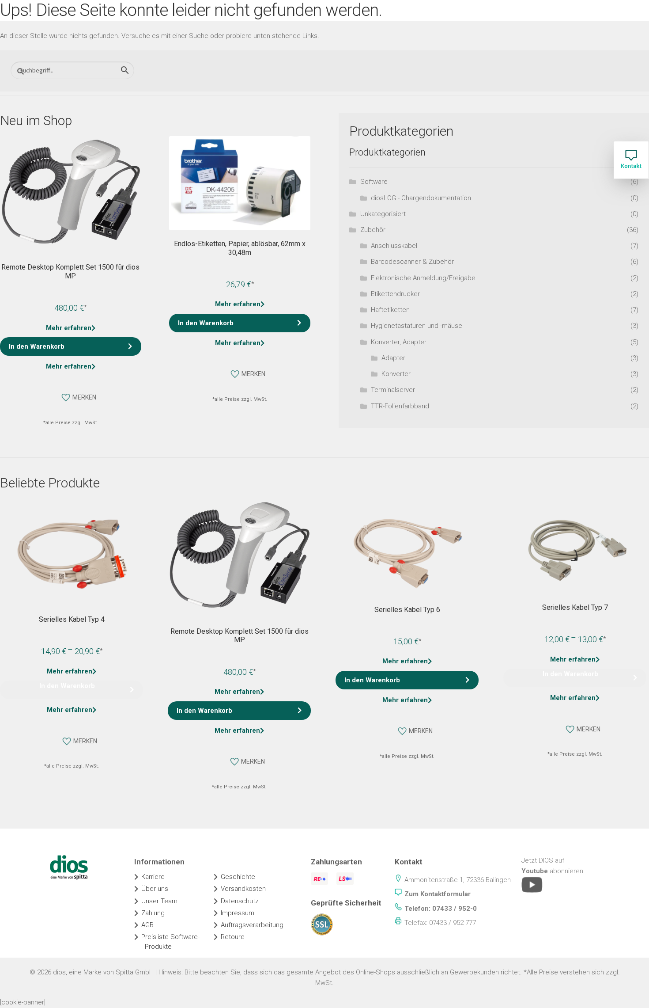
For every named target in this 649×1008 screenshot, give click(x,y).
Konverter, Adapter (398, 342)
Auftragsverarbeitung (252, 925)
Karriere (153, 877)
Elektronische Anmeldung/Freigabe (423, 278)
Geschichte (238, 877)
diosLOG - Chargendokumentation (421, 198)
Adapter (393, 358)
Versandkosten (243, 889)
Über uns (154, 889)
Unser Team (159, 901)
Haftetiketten (390, 310)
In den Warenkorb (67, 686)
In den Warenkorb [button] (36, 346)
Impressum (237, 913)
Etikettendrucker (395, 294)
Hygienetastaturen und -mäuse (416, 326)
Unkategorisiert (383, 214)
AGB (147, 925)
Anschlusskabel (394, 246)
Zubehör (372, 230)
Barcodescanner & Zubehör (412, 262)
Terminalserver (393, 390)
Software (374, 182)
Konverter (396, 374)
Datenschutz (240, 901)
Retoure (233, 937)
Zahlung (153, 913)
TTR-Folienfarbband (400, 406)
